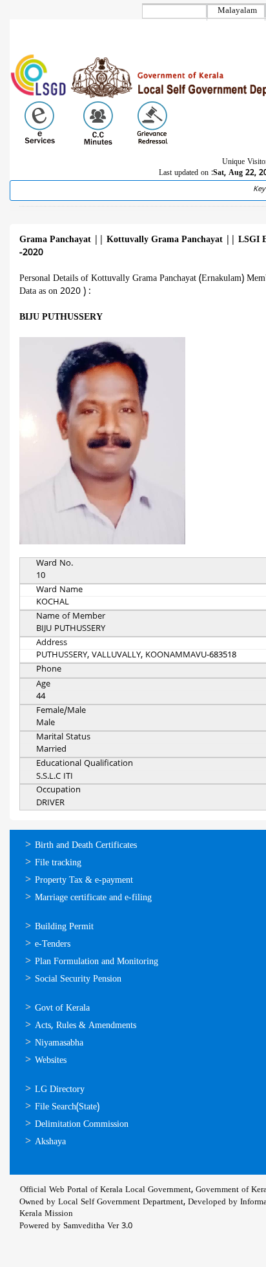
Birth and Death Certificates (86, 845)
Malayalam (237, 11)
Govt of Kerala (62, 1008)
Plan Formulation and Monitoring (96, 961)
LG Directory (60, 1089)
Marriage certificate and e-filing (93, 897)
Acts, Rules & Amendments (85, 1025)
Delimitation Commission (81, 1124)
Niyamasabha (59, 1043)
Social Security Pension (78, 979)
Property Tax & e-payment (84, 880)
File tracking (58, 863)
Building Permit (64, 927)
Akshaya (50, 1142)
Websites (50, 1060)
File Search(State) (67, 1107)
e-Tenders (52, 944)
